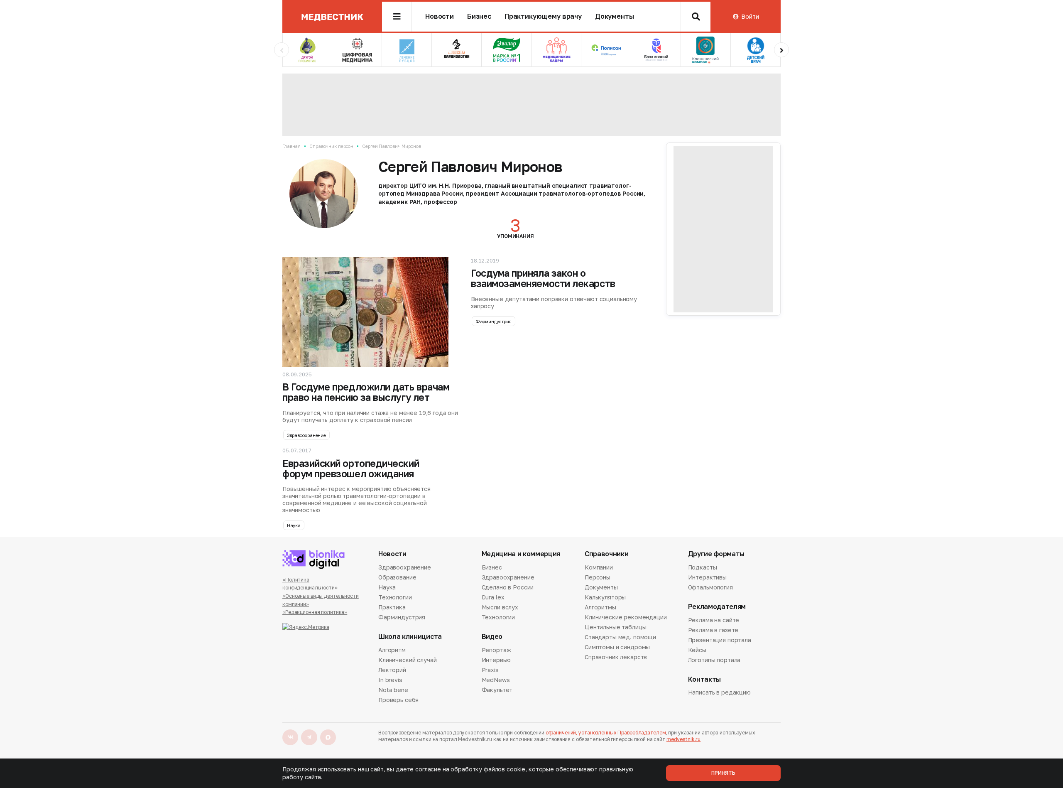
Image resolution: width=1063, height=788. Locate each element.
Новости (439, 16)
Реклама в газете (713, 629)
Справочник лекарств (616, 656)
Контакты (704, 679)
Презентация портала (719, 639)
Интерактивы (707, 577)
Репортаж (496, 650)
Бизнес (479, 16)
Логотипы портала (714, 659)
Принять (723, 773)
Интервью (496, 659)
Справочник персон (331, 146)
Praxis (490, 669)
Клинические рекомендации (626, 617)
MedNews (496, 679)
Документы (614, 16)
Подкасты (702, 568)
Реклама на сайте (714, 621)
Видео (492, 637)
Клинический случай (407, 659)
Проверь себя (398, 699)
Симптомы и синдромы (617, 647)
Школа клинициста (410, 637)
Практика (392, 607)
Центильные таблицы (615, 627)
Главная (291, 146)
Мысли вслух (500, 607)
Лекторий (392, 669)
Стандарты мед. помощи (620, 637)
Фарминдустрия (493, 321)
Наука (294, 525)
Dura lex (493, 597)
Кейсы (697, 649)
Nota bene (393, 689)
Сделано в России (508, 587)
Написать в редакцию (719, 693)
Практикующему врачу (543, 16)
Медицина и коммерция (521, 554)
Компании (599, 568)
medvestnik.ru (683, 739)
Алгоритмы (600, 607)
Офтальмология (710, 587)
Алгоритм (392, 650)
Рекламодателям (717, 607)
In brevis (390, 679)
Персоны (597, 577)
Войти (750, 16)
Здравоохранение (306, 435)
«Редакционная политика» (314, 612)
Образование (397, 577)
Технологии (395, 597)
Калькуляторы (605, 597)
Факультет (497, 689)
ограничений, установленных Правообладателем (606, 732)
